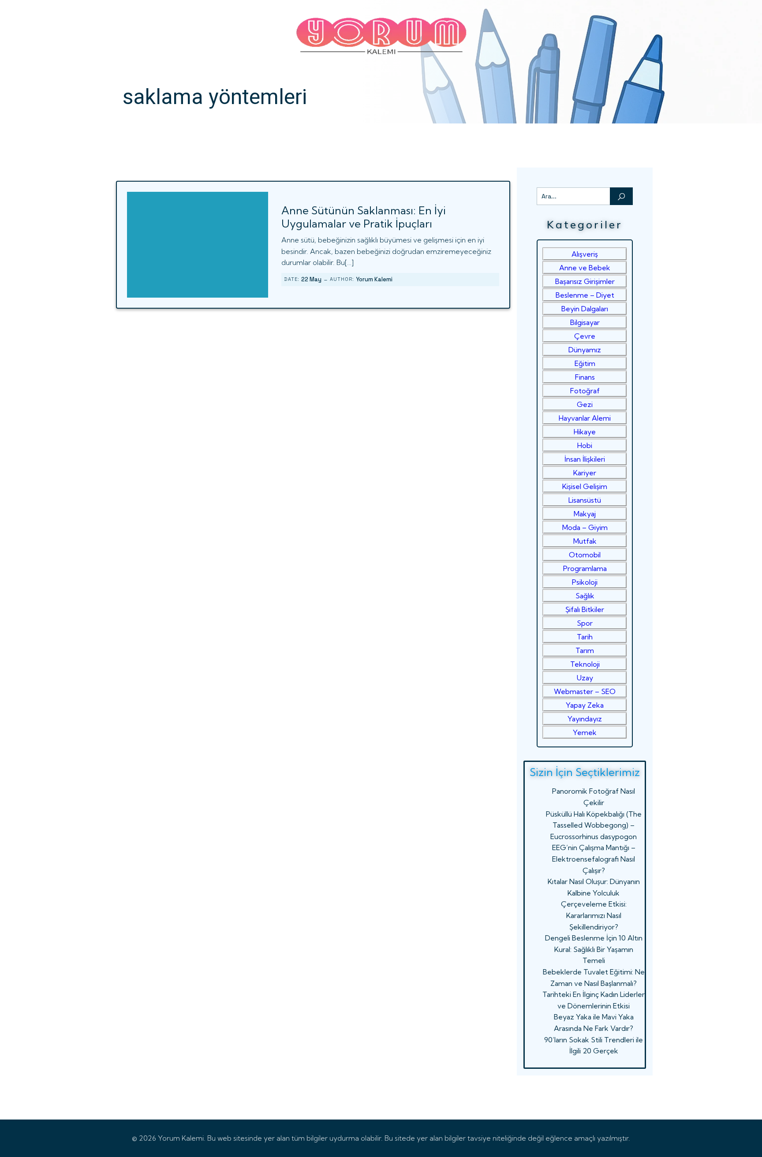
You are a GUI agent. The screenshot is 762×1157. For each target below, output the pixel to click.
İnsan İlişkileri (584, 459)
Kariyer (584, 472)
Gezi (585, 404)
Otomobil (585, 554)
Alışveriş (585, 254)
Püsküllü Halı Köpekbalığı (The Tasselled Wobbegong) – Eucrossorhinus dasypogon (594, 825)
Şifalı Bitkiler (584, 609)
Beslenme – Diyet (585, 295)
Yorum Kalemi (374, 279)
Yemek (585, 732)
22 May (311, 279)
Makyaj (585, 513)
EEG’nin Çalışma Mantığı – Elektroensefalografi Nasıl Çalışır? (593, 858)
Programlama (585, 568)
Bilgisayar (585, 322)
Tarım (584, 650)
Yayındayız (585, 718)
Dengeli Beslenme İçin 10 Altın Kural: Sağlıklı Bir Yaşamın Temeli (593, 949)
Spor (585, 623)
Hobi (584, 445)
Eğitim (585, 363)
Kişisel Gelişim (584, 486)
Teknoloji (585, 664)
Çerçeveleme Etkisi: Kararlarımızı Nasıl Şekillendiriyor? (594, 915)
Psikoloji (585, 582)
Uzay (585, 677)
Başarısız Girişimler (585, 281)
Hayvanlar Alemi (585, 418)
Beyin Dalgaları (584, 308)
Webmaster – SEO (585, 691)
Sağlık (584, 595)
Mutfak (585, 541)
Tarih (585, 636)
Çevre (584, 336)
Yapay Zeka (585, 705)
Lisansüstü (584, 500)
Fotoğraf (585, 390)
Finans (585, 377)
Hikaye (585, 431)
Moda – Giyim (585, 527)
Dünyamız (584, 349)
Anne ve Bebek (584, 267)
